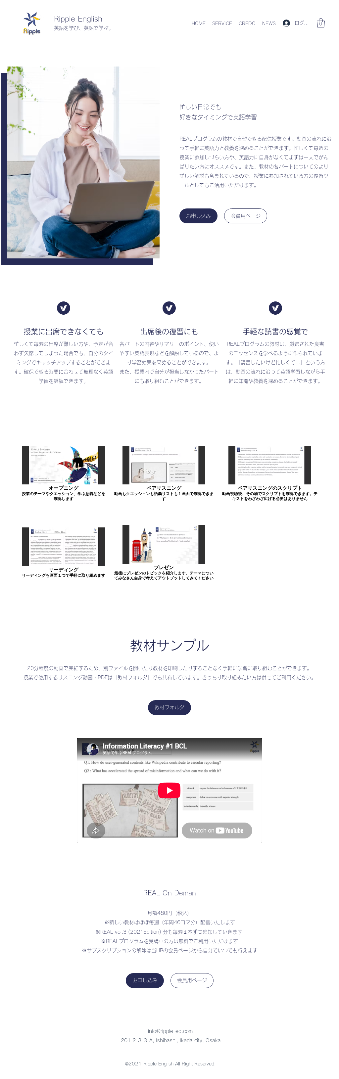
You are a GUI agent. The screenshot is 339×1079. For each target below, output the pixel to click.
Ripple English (78, 18)
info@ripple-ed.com (170, 1031)
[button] (321, 23)
